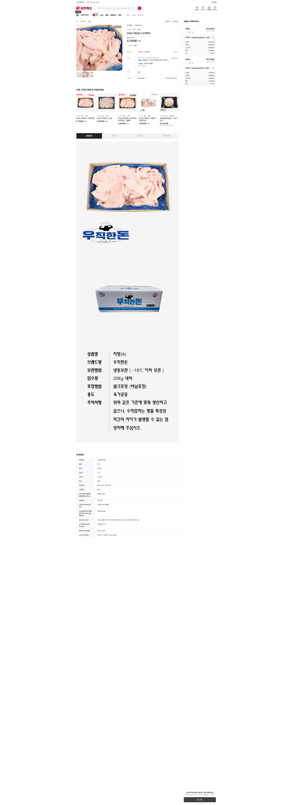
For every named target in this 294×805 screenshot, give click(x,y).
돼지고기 (83, 21)
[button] (169, 60)
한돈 (89, 21)
